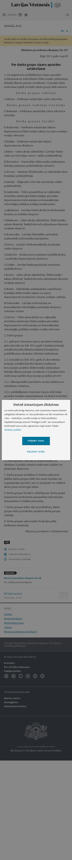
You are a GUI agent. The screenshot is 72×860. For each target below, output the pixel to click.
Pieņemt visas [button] (36, 440)
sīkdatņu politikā (12, 429)
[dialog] (36, 430)
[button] (36, 452)
